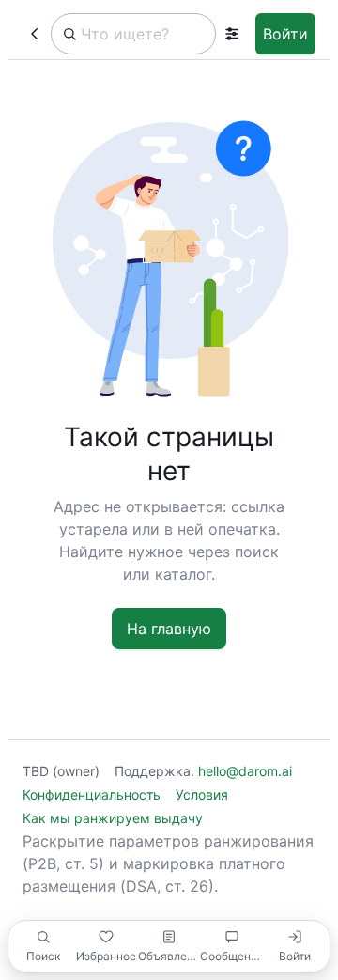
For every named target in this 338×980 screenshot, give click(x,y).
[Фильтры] (232, 33)
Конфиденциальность (92, 794)
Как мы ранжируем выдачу (113, 818)
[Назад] (35, 33)
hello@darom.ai (245, 771)
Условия (202, 794)
